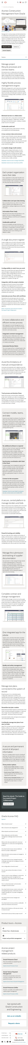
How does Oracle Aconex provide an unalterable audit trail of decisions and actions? (13, 903)
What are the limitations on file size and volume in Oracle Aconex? (12, 909)
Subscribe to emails (5, 1037)
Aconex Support (6, 50)
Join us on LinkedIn (14, 1016)
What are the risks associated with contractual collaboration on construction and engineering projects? (12, 843)
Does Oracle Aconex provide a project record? (12, 913)
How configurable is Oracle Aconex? (10, 866)
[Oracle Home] (5, 2)
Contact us (16, 46)
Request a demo (7, 46)
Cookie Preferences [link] (5, 1035)
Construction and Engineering (8, 6)
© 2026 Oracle (4, 1033)
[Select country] (20, 2)
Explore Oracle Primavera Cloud (10, 965)
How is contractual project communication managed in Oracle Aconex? (11, 884)
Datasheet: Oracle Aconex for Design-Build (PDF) (13, 160)
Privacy (10, 1033)
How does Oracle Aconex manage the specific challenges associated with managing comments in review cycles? (13, 861)
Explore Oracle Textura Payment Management (13, 981)
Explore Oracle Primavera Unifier (10, 994)
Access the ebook (8, 804)
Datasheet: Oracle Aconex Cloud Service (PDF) (12, 162)
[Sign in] (23, 2)
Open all (3, 819)
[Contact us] (25, 2)
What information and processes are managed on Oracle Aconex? (13, 854)
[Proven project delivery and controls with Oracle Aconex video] (14, 24)
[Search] (18, 2)
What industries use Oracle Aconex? (10, 831)
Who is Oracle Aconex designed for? (10, 827)
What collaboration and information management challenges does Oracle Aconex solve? (12, 836)
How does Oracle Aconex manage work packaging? (11, 898)
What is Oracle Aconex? (7, 824)
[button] (2, 2)
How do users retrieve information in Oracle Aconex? (11, 870)
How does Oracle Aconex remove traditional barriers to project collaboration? (12, 849)
